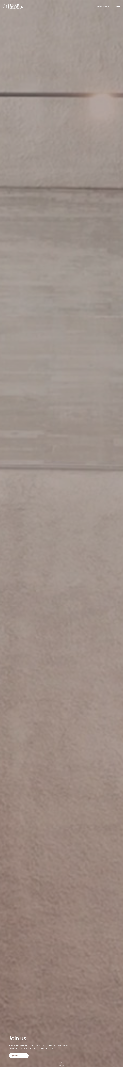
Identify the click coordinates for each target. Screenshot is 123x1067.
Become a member (103, 6)
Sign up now (15, 1056)
